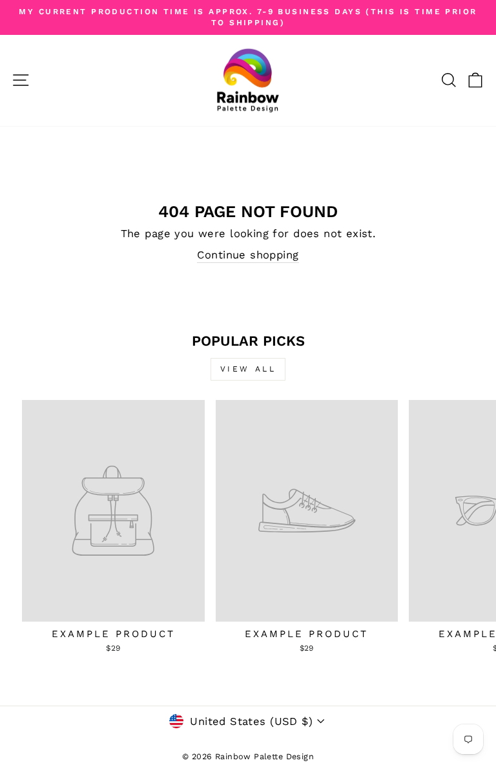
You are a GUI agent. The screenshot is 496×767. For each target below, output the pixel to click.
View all (248, 368)
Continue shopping (247, 255)
